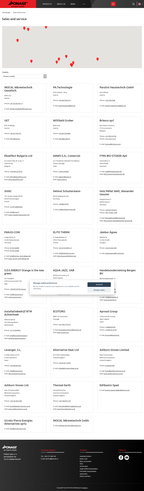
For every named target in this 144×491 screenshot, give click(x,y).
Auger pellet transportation (89, 469)
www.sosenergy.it (14, 297)
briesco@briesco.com (113, 144)
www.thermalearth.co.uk (66, 409)
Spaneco (84, 487)
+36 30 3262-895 (111, 248)
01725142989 (14, 248)
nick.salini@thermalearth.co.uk (69, 406)
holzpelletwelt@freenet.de (115, 218)
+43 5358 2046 (110, 100)
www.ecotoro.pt (63, 332)
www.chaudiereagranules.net (19, 215)
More (84, 4)
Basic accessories (85, 461)
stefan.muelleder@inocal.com (21, 109)
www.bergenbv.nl (110, 300)
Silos (81, 464)
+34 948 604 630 (15, 366)
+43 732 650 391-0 (16, 103)
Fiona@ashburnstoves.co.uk (115, 371)
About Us (61, 4)
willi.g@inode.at (64, 139)
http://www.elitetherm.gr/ (66, 256)
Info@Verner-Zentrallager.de (20, 256)
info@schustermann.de (66, 209)
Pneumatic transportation (88, 471)
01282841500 (109, 366)
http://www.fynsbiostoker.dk (114, 174)
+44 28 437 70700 (65, 363)
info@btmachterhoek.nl (18, 336)
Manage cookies (99, 290)
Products (47, 4)
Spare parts (83, 474)
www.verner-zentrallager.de (18, 259)
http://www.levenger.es (17, 374)
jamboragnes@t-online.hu (114, 253)
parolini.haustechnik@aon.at (115, 106)
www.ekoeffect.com (15, 179)
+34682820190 (110, 327)
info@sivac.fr (14, 212)
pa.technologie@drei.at (66, 106)
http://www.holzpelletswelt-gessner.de (118, 221)
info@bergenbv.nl (111, 297)
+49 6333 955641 (111, 210)
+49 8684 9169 (64, 204)
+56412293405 (64, 171)
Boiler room (83, 459)
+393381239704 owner (18, 289)
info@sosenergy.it (16, 294)
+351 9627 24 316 (65, 324)
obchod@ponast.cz (52, 459)
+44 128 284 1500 (16, 401)
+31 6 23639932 (15, 330)
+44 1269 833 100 (65, 401)
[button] (66, 56)
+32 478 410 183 (110, 136)
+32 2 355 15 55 (110, 139)
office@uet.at (15, 139)
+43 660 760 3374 (65, 100)
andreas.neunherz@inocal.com (69, 425)
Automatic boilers (85, 456)
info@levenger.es (16, 371)
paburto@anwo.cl (64, 177)
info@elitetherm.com (66, 253)
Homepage (6, 12)
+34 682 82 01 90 (111, 330)
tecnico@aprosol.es (112, 335)
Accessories (84, 466)
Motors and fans (85, 476)
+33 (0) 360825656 (16, 207)
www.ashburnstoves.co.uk (113, 374)
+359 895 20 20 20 (16, 171)
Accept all (99, 284)
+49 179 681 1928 (111, 213)
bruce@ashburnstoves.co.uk (20, 406)
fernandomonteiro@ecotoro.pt (69, 330)
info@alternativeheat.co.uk (68, 368)
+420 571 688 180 (50, 456)
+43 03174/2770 (15, 133)
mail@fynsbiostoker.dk (113, 171)
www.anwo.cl (62, 179)
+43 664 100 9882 (65, 133)
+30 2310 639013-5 (65, 248)
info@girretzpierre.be (18, 429)
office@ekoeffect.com (18, 177)
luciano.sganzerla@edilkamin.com (117, 390)
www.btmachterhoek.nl (17, 338)
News (73, 4)
